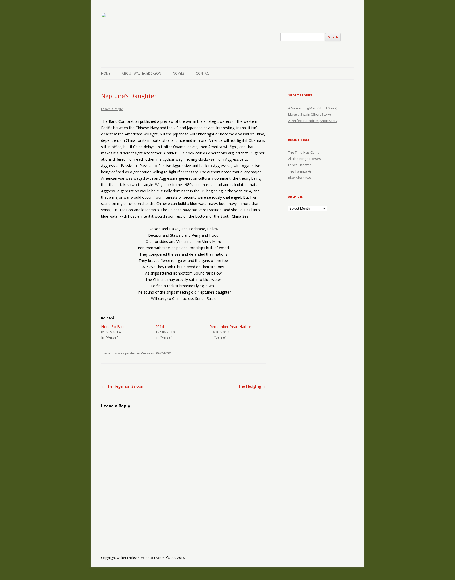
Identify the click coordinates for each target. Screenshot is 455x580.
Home (105, 73)
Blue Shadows (299, 177)
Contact (203, 73)
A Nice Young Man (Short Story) (312, 108)
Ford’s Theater (299, 165)
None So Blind (113, 326)
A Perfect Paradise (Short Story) (313, 120)
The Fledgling (252, 386)
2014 (159, 326)
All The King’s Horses (304, 158)
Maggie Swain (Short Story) (309, 114)
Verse (145, 353)
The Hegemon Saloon (122, 386)
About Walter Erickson (141, 73)
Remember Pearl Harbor (230, 326)
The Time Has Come (304, 152)
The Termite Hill (300, 171)
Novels (178, 73)
